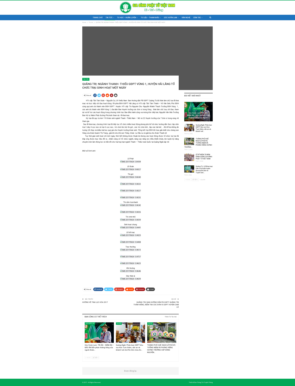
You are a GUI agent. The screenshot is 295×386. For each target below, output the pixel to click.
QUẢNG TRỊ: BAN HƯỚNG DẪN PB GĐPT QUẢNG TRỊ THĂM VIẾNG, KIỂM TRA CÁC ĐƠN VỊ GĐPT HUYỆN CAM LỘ (156, 304)
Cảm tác (197, 18)
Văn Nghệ (186, 18)
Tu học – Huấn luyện (126, 18)
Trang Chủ (98, 18)
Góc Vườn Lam (170, 18)
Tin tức (109, 18)
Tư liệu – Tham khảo (150, 18)
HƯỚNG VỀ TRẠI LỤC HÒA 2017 (95, 302)
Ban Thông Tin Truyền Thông (203, 382)
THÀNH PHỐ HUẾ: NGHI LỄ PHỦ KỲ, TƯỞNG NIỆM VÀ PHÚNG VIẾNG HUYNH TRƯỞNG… (198, 143)
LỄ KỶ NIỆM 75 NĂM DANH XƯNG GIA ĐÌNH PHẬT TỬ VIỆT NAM (204, 157)
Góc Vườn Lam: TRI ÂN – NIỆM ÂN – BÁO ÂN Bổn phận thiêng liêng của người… (198, 115)
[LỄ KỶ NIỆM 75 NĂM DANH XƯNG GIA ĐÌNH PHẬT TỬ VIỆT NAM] (189, 157)
